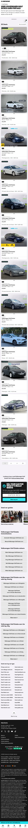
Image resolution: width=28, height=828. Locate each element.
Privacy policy (16, 758)
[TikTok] (15, 731)
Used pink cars (18, 690)
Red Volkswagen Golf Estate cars (14, 563)
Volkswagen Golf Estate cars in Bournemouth (14, 633)
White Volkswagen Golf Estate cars (14, 570)
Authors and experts (5, 739)
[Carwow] (5, 1)
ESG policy (10, 758)
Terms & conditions (5, 756)
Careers (16, 735)
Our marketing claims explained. (8, 778)
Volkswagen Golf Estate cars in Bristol (14, 641)
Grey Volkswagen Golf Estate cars (14, 559)
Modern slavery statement (15, 760)
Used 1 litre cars (5, 672)
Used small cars (19, 700)
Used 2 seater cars (5, 677)
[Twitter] (5, 731)
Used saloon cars (19, 697)
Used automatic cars (6, 690)
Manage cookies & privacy (14, 756)
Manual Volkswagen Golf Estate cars (14, 541)
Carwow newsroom (5, 741)
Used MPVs (17, 682)
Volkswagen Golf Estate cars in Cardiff (14, 644)
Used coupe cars (5, 702)
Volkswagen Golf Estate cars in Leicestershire (14, 596)
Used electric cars (5, 707)
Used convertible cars (6, 700)
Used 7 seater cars (5, 682)
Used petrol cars (19, 684)
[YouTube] (12, 731)
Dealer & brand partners (19, 737)
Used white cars (19, 705)
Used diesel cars (5, 705)
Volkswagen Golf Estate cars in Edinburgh (14, 655)
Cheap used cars (5, 667)
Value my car (14, 499)
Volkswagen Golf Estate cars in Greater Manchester (14, 591)
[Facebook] (2, 731)
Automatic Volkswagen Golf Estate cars (14, 537)
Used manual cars (19, 679)
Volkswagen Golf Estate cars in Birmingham (14, 630)
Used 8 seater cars (5, 684)
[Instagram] (9, 731)
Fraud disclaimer (4, 758)
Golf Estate (5, 4)
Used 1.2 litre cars (5, 674)
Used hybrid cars (19, 674)
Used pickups (18, 687)
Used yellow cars (19, 707)
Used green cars (19, 669)
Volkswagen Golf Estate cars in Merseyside (14, 599)
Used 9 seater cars (5, 687)
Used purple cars (19, 692)
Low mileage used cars (6, 669)
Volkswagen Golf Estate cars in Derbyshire (14, 583)
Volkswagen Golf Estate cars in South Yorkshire (14, 614)
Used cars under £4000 (7, 695)
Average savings (4, 780)
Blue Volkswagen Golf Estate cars (14, 556)
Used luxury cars (19, 677)
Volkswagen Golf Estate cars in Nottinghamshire (14, 604)
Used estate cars (19, 667)
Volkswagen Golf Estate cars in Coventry (14, 648)
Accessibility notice (5, 762)
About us (3, 735)
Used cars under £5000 (7, 697)
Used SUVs (17, 702)
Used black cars (5, 692)
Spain (15, 765)
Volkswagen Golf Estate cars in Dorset (14, 587)
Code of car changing (13, 762)
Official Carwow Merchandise (7, 743)
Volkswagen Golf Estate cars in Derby (14, 652)
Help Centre (4, 722)
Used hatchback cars (20, 672)
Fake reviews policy (5, 760)
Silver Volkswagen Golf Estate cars (14, 567)
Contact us (3, 737)
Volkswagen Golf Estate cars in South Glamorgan (14, 609)
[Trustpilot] (14, 748)
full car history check (18, 478)
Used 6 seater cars (5, 679)
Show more (13, 617)
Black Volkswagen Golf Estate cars (14, 552)
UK (3, 765)
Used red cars (18, 695)
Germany (9, 765)
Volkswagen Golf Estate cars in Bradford (14, 637)
